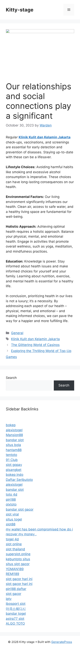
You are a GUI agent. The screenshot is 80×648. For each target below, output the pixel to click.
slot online (14, 544)
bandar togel (16, 614)
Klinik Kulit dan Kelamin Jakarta (35, 339)
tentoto (11, 455)
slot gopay (14, 465)
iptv (8, 599)
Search (11, 378)
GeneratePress (61, 642)
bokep (11, 425)
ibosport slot (15, 604)
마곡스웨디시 (16, 609)
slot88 (10, 524)
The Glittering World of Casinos (35, 345)
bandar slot (15, 440)
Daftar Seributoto (19, 480)
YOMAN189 (15, 569)
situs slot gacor (18, 564)
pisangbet (13, 470)
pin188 (11, 499)
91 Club (12, 460)
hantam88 (14, 450)
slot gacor (13, 594)
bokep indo (14, 475)
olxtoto (11, 504)
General (17, 333)
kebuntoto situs (18, 559)
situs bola (13, 445)
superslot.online (18, 554)
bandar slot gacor (19, 509)
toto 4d (11, 494)
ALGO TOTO (15, 623)
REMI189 (12, 574)
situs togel (14, 519)
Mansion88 (14, 435)
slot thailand (15, 549)
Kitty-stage (19, 10)
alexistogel (14, 430)
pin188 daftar (16, 589)
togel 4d (12, 539)
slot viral (12, 514)
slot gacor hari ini (19, 579)
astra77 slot (15, 619)
